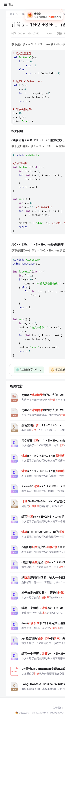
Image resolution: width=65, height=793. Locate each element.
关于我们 (58, 707)
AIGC (50, 33)
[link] (12, 14)
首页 (12, 14)
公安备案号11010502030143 (33, 712)
